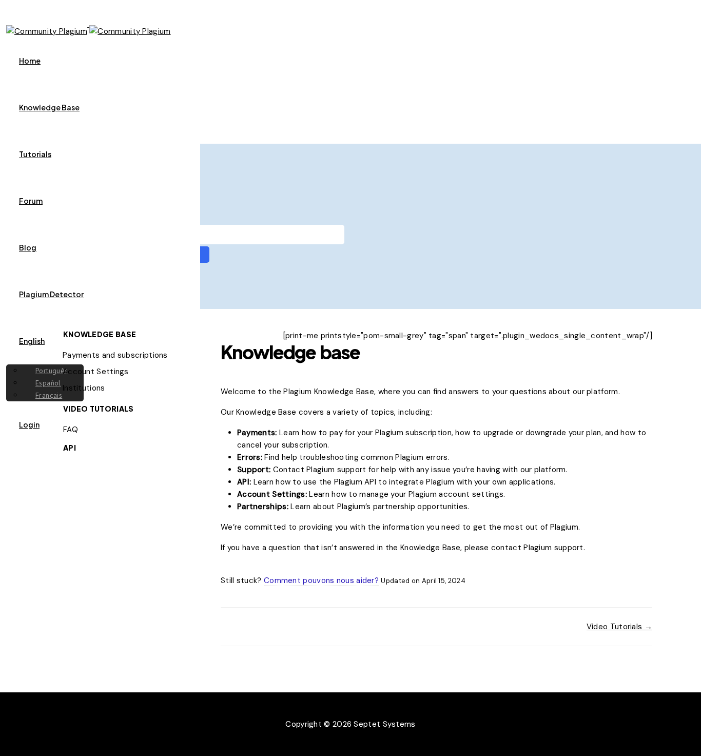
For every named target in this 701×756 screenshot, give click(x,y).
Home (30, 60)
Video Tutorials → (619, 627)
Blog (27, 247)
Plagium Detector (51, 294)
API (69, 447)
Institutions (84, 388)
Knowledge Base (49, 107)
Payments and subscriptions (115, 355)
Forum (31, 200)
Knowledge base (99, 334)
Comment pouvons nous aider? (321, 580)
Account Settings (96, 371)
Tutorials (35, 154)
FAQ (70, 429)
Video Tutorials (98, 408)
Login (29, 424)
